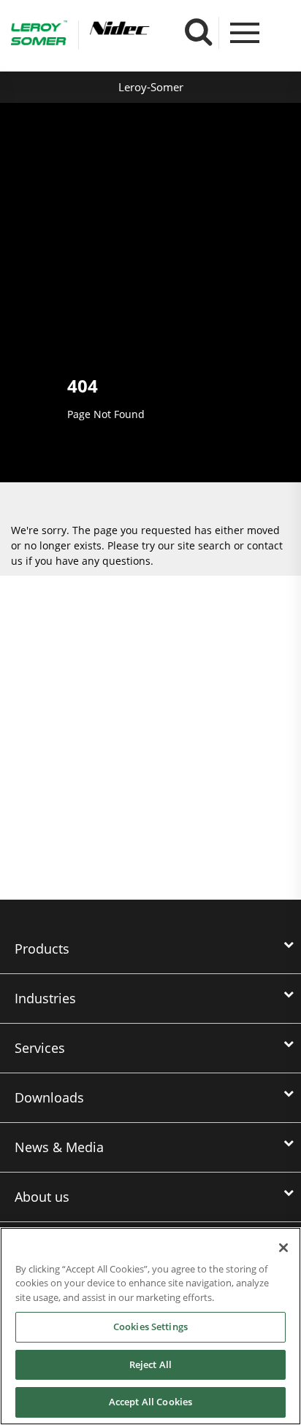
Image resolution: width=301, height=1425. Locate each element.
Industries (45, 998)
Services (40, 1048)
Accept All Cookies (150, 1401)
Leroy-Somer (150, 87)
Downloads (49, 1097)
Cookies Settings (150, 1326)
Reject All (150, 1364)
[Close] (283, 1248)
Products (42, 948)
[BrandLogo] (39, 35)
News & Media (59, 1147)
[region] (150, 1326)
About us (42, 1196)
